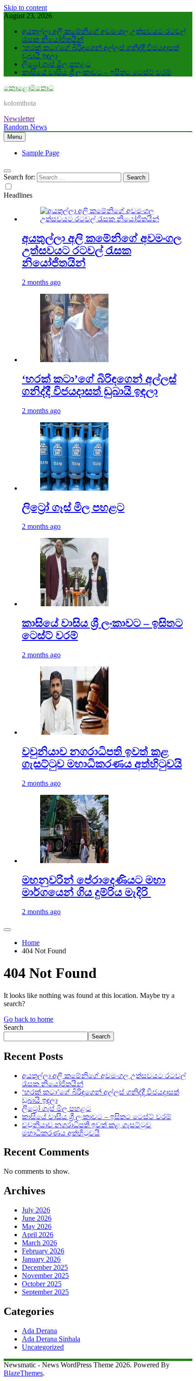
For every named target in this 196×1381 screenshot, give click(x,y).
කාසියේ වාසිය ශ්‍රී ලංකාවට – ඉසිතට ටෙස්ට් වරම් (96, 72)
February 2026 (43, 1251)
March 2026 (39, 1243)
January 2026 (41, 1259)
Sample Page (40, 153)
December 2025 (45, 1267)
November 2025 (45, 1275)
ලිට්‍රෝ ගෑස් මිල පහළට (56, 64)
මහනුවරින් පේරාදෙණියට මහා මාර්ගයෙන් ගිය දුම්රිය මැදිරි (93, 886)
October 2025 (42, 1284)
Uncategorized (43, 1347)
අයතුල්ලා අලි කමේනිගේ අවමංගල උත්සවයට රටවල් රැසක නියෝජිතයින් (101, 250)
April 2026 (37, 1234)
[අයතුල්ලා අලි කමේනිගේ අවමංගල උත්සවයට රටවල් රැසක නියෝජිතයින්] (107, 219)
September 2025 (45, 1292)
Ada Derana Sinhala (51, 1339)
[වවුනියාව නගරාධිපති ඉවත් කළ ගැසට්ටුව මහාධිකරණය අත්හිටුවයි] (74, 732)
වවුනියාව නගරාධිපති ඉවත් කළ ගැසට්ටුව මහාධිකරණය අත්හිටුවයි (102, 758)
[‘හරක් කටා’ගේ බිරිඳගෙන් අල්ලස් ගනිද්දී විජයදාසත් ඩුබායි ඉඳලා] (74, 359)
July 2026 (36, 1210)
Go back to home (28, 1019)
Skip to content (25, 7)
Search (13, 1027)
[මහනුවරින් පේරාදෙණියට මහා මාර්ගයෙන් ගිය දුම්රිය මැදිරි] (74, 860)
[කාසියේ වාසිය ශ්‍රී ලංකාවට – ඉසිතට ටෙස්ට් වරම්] (74, 604)
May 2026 (37, 1226)
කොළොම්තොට (29, 88)
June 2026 (37, 1218)
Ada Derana (39, 1331)
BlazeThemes (23, 1373)
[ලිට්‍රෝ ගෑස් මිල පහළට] (74, 488)
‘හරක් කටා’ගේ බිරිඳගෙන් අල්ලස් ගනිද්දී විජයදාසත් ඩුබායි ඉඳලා (99, 385)
